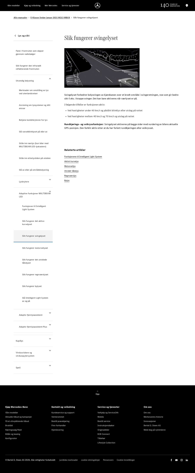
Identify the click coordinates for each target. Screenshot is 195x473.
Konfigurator (11, 438)
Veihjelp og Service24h (108, 412)
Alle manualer (20, 17)
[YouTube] (176, 460)
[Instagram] (181, 460)
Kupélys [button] (19, 340)
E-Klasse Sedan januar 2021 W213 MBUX (50, 17)
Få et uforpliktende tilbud (17, 421)
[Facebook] (171, 460)
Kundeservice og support (62, 412)
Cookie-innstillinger (126, 460)
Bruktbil (9, 425)
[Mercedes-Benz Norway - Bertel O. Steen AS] (97, 5)
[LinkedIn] (186, 460)
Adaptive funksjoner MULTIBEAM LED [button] (35, 195)
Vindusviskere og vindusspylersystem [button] (25, 354)
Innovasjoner (150, 421)
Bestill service (104, 421)
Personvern (108, 460)
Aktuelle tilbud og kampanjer (18, 416)
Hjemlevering (57, 429)
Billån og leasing (12, 434)
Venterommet (57, 416)
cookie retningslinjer (90, 460)
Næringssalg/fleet (13, 429)
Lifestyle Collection (106, 442)
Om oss (147, 412)
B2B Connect (104, 434)
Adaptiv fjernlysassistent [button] (30, 315)
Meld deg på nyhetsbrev (155, 429)
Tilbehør (101, 438)
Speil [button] (18, 367)
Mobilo (101, 416)
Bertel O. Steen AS (152, 425)
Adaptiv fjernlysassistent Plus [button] (33, 326)
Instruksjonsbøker (106, 425)
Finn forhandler (58, 425)
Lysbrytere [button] (24, 181)
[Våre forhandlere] (187, 5)
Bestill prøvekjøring (60, 421)
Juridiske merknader (68, 460)
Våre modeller (11, 412)
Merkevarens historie (153, 416)
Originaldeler (103, 429)
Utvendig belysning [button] (25, 80)
